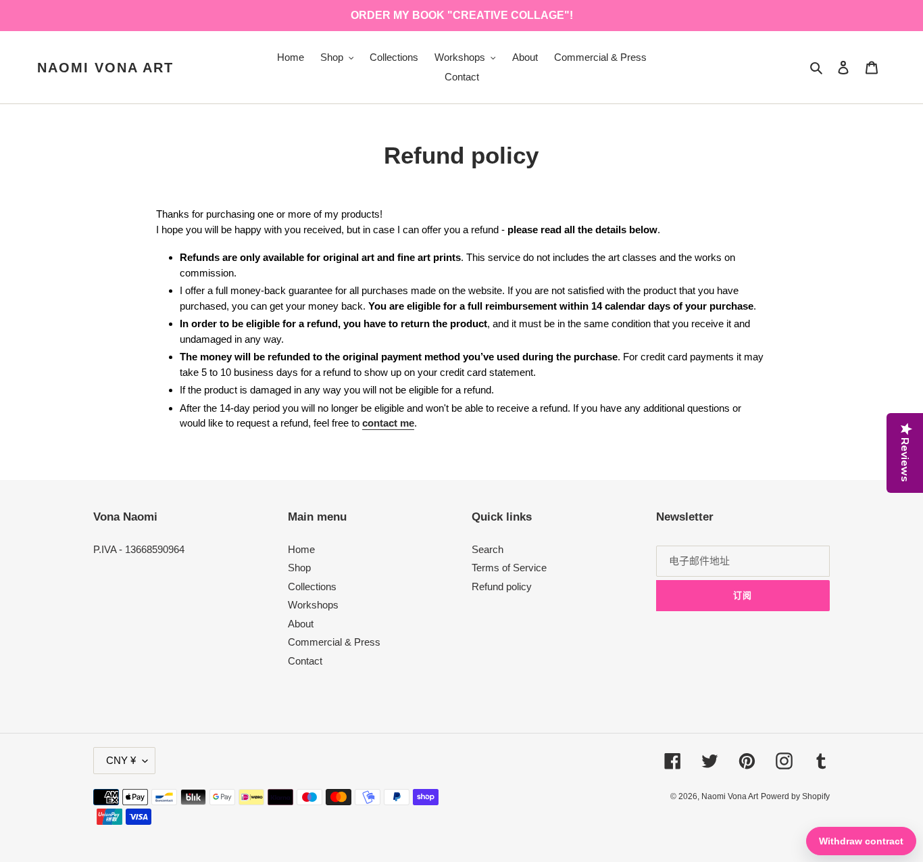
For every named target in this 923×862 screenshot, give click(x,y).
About (301, 623)
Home (301, 549)
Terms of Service (509, 567)
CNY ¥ (121, 760)
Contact (305, 661)
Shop (299, 567)
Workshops (313, 604)
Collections (312, 586)
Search (487, 549)
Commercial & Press (334, 642)
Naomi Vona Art (105, 67)
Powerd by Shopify (795, 796)
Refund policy (502, 586)
